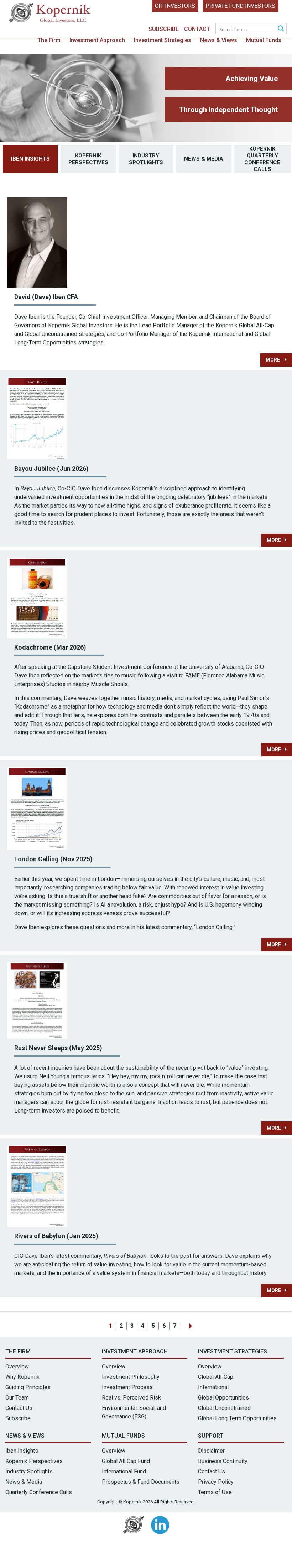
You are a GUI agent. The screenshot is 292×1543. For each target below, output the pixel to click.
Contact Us (18, 1408)
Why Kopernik (22, 1376)
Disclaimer (211, 1450)
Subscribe (163, 29)
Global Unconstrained (224, 1408)
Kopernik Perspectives (88, 159)
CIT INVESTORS (175, 5)
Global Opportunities (223, 1397)
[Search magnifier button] (281, 28)
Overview (17, 1366)
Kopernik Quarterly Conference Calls (262, 159)
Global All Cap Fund (126, 1461)
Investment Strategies (162, 40)
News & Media (203, 159)
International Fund (124, 1471)
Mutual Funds (263, 40)
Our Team (17, 1397)
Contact (197, 29)
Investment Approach (97, 40)
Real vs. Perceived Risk (131, 1397)
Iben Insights (30, 159)
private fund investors (240, 5)
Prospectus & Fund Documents (140, 1481)
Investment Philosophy (131, 1376)
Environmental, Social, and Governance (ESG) (134, 1412)
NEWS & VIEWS (25, 1435)
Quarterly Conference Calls (38, 1492)
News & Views (218, 40)
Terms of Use (215, 1492)
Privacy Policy (216, 1481)
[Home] (49, 14)
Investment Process (127, 1387)
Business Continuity (222, 1461)
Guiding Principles (28, 1387)
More (273, 360)
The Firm (49, 40)
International (213, 1387)
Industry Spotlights (146, 159)
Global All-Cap (215, 1376)
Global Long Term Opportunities (237, 1418)
